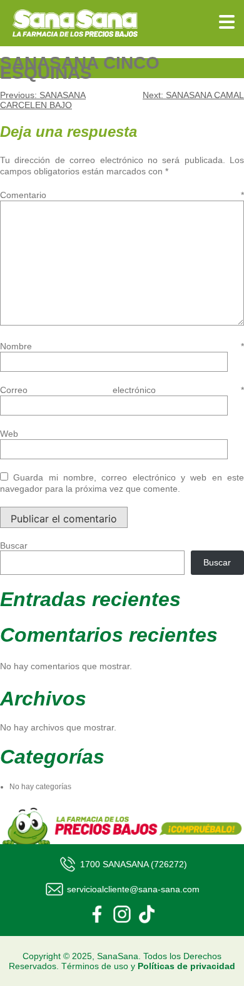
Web (9, 434)
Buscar (14, 545)
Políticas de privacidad (186, 966)
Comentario (122, 195)
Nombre (122, 346)
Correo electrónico (122, 390)
